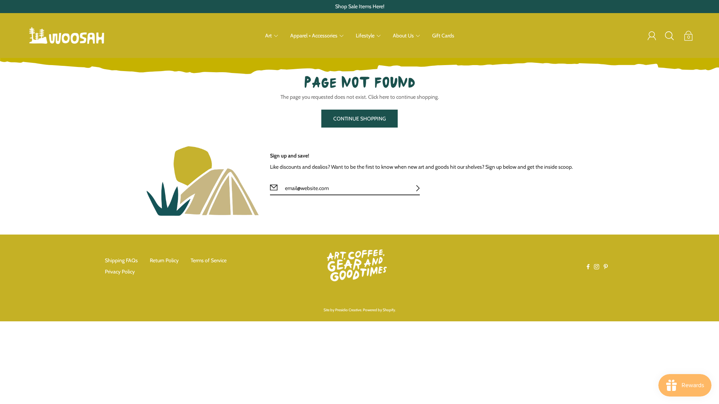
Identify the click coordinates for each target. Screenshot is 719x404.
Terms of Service (209, 260)
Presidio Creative (348, 309)
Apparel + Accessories (313, 35)
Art (268, 35)
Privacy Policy (120, 271)
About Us (403, 35)
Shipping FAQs (121, 260)
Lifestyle (365, 35)
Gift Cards (443, 35)
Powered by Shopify (379, 309)
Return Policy (164, 260)
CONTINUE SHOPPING (359, 118)
